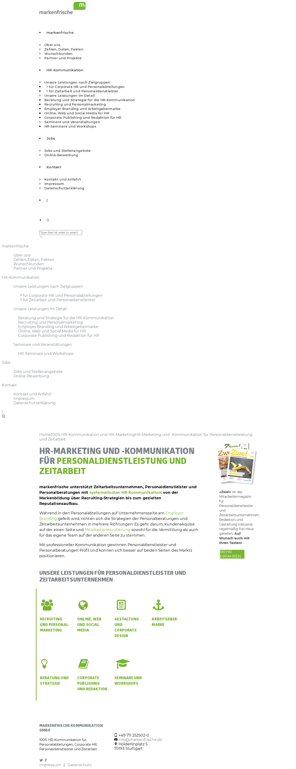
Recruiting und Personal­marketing (55, 625)
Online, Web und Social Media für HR (76, 113)
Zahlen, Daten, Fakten (63, 49)
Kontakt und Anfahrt (62, 179)
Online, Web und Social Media (89, 625)
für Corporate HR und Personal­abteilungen (87, 87)
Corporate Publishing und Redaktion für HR (82, 118)
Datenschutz (80, 765)
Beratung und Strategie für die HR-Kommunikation (89, 100)
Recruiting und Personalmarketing (75, 104)
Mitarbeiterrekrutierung (107, 530)
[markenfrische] (62, 13)
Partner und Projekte (63, 58)
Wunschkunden (58, 54)
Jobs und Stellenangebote (67, 151)
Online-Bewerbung (61, 155)
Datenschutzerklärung (64, 188)
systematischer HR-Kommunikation (125, 492)
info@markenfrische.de (140, 740)
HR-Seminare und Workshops (70, 126)
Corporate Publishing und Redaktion (92, 684)
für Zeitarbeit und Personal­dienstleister (83, 91)
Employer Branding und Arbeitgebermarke (82, 109)
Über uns (52, 45)
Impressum (54, 184)
